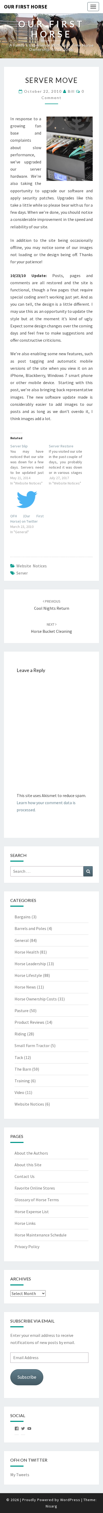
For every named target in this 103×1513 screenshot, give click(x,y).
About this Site (28, 1164)
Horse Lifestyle (28, 975)
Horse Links (25, 1223)
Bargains (23, 916)
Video (19, 1092)
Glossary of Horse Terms (37, 1199)
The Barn (23, 1069)
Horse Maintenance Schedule (41, 1235)
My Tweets (19, 1474)
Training (22, 1080)
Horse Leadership (30, 963)
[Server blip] (29, 464)
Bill (71, 91)
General (22, 940)
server (22, 573)
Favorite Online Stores (35, 1188)
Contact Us (25, 1176)
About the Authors (31, 1153)
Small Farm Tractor (32, 1045)
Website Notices (31, 565)
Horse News (25, 987)
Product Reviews (29, 1022)
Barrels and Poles (30, 928)
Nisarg (51, 1506)
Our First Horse (25, 6)
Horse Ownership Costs (36, 999)
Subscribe (26, 1377)
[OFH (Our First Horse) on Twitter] (27, 499)
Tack (19, 1057)
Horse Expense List (32, 1211)
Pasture (22, 1010)
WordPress (70, 1499)
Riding (20, 1033)
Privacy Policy (27, 1246)
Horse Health (27, 952)
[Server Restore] (68, 464)
